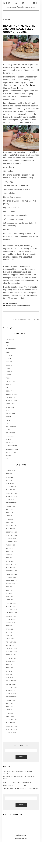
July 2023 (9, 587)
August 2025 (10, 506)
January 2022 (11, 645)
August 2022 (10, 622)
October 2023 (11, 577)
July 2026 (9, 474)
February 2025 (11, 525)
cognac (9, 362)
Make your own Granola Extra (17, 317)
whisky (8, 455)
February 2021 (11, 681)
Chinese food (11, 349)
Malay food (10, 407)
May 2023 (9, 593)
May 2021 (9, 671)
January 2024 (11, 567)
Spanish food (11, 426)
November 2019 (11, 729)
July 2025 (9, 509)
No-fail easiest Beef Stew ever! (24, 320)
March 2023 (10, 600)
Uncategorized (11, 446)
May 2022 (9, 632)
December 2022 (11, 609)
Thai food (9, 443)
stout (8, 430)
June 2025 (9, 512)
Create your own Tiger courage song (17, 782)
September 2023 (11, 580)
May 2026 (9, 480)
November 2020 (11, 690)
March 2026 (10, 483)
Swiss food (10, 436)
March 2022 (10, 639)
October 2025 (11, 500)
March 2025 (10, 522)
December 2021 (11, 648)
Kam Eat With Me (21, 3)
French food (11, 381)
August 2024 (10, 545)
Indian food (10, 391)
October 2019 (11, 732)
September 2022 (11, 619)
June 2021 (9, 668)
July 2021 (9, 664)
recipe (29, 305)
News (8, 410)
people (8, 417)
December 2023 (11, 571)
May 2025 (9, 516)
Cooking (10, 303)
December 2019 (11, 726)
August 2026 (10, 470)
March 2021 (10, 677)
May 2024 (9, 554)
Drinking (9, 371)
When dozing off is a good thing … (15, 785)
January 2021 (11, 684)
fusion (8, 384)
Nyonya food (10, 413)
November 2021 (11, 651)
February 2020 (11, 719)
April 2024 (9, 558)
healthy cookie (8, 305)
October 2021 (11, 655)
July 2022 (9, 626)
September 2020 (11, 697)
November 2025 (11, 496)
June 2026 (9, 477)
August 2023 (10, 584)
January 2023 (11, 606)
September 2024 (11, 542)
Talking (8, 439)
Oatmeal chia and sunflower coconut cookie (20, 305)
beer (8, 342)
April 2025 (9, 519)
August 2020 (10, 700)
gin (7, 388)
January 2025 (11, 529)
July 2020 (9, 703)
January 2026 (11, 490)
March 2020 (10, 716)
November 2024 (11, 535)
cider (8, 352)
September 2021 (11, 658)
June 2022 (9, 629)
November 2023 (11, 574)
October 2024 (11, 538)
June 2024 (9, 551)
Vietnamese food (12, 449)
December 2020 (11, 687)
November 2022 (11, 613)
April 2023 (9, 597)
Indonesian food (12, 394)
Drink (8, 368)
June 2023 (9, 590)
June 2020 (9, 707)
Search (21, 757)
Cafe (7, 346)
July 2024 (9, 548)
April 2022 (9, 635)
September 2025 (11, 503)
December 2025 (11, 493)
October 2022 (11, 616)
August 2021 (10, 661)
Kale (25, 835)
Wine (7, 459)
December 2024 (11, 532)
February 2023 (11, 603)
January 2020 (11, 723)
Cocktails (9, 355)
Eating (8, 375)
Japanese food (11, 400)
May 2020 (9, 710)
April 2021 (9, 674)
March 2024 (10, 561)
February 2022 (11, 642)
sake (7, 423)
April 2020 (9, 713)
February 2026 (11, 487)
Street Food (10, 433)
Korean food (11, 404)
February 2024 (11, 564)
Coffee (8, 358)
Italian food (10, 397)
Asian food (10, 339)
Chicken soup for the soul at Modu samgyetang (20, 788)
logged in (11, 328)
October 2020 (11, 694)
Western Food (14, 303)
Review (8, 420)
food (8, 378)
